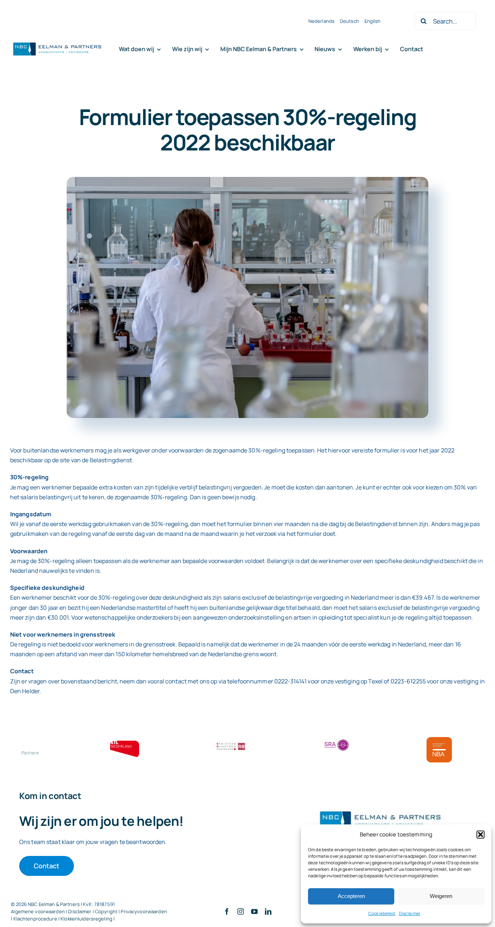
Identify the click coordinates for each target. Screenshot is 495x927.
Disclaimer (409, 913)
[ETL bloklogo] (124, 744)
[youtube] (254, 911)
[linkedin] (268, 911)
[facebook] (227, 911)
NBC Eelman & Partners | (55, 904)
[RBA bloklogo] (231, 744)
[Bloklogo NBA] (439, 740)
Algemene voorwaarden (38, 911)
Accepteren (351, 896)
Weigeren (441, 896)
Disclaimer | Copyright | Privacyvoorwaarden (117, 911)
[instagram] (240, 911)
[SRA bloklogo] (336, 740)
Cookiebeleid (381, 913)
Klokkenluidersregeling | (88, 918)
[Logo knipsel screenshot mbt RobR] (57, 43)
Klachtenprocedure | (37, 918)
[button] (480, 834)
